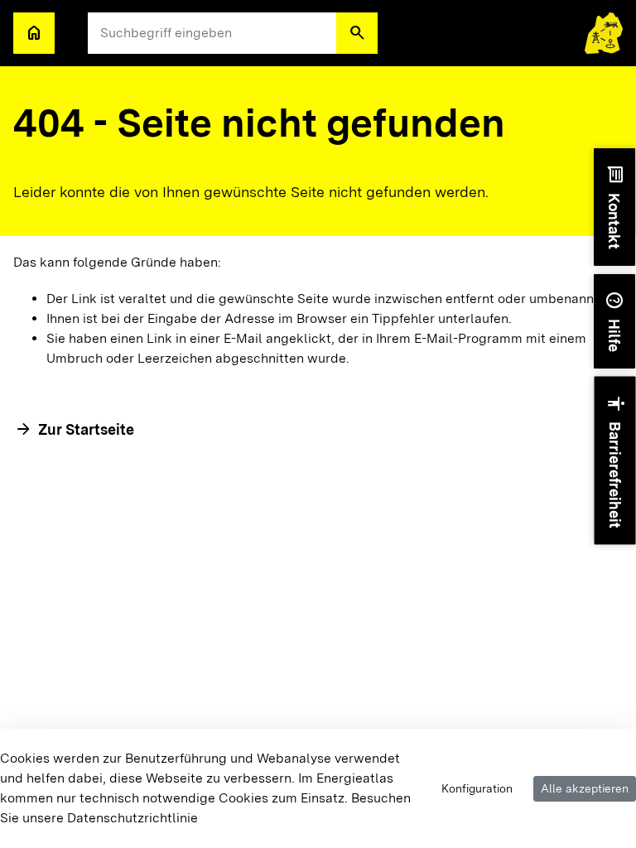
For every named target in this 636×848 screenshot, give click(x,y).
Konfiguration (477, 788)
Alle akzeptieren (585, 788)
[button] (357, 33)
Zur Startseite (86, 429)
